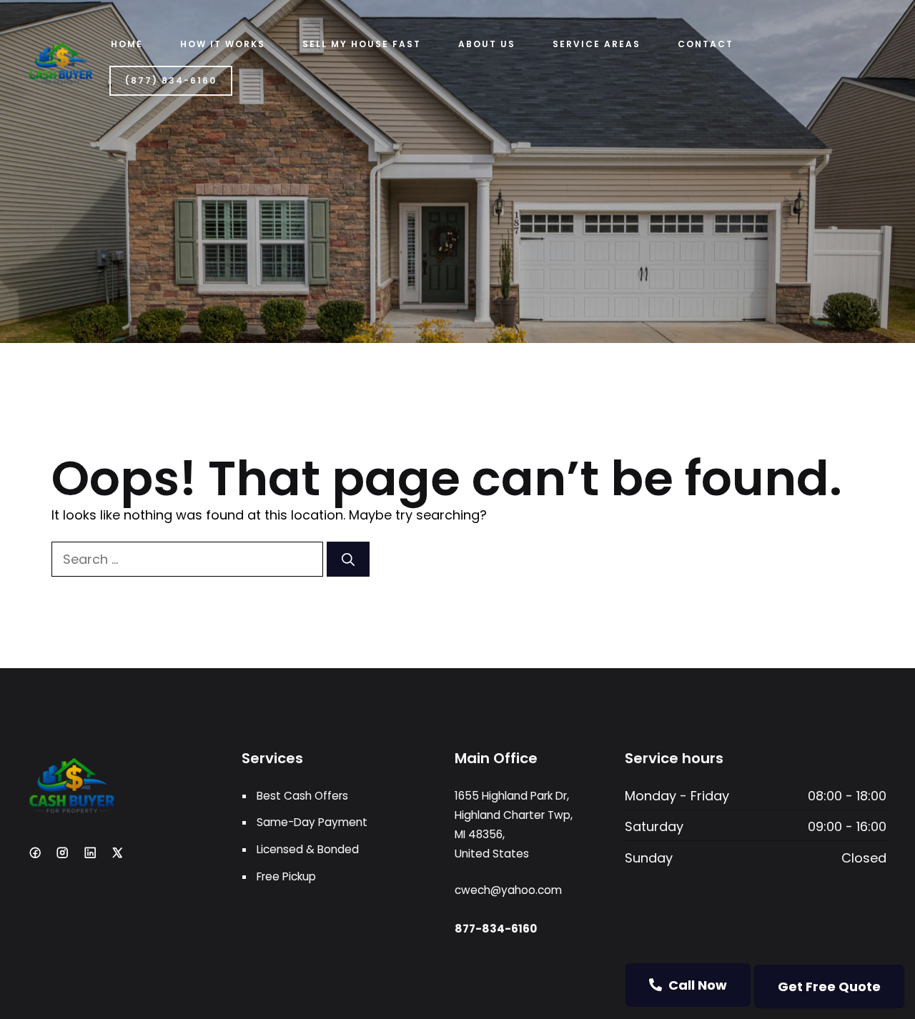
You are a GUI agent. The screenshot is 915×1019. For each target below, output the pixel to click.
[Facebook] (35, 852)
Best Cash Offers (302, 795)
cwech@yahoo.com (508, 890)
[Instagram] (62, 852)
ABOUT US (486, 44)
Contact (705, 44)
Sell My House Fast (361, 44)
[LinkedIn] (90, 852)
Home (127, 44)
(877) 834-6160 (171, 80)
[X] (117, 852)
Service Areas (596, 44)
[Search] (348, 559)
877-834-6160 (496, 928)
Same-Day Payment (312, 822)
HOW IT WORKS (222, 44)
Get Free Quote (829, 986)
